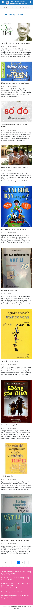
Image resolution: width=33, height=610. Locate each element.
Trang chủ (4, 7)
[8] (27, 562)
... (9, 562)
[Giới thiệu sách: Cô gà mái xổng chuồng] (16, 155)
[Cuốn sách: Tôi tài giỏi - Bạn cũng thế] (16, 206)
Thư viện (11, 7)
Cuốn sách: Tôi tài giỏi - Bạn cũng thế (13, 229)
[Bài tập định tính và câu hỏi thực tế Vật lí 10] (16, 516)
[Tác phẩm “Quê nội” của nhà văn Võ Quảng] (16, 32)
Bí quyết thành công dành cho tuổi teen (15, 83)
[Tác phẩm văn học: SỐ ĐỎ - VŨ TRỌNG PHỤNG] (16, 111)
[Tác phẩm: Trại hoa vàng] (16, 334)
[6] (5, 562)
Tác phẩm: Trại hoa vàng (9, 361)
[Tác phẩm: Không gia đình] (16, 401)
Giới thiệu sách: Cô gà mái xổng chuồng (14, 167)
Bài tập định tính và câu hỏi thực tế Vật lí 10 (16, 540)
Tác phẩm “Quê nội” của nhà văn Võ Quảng (15, 43)
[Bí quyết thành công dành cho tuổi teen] (16, 71)
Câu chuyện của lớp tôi (9, 291)
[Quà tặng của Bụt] (16, 458)
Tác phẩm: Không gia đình (10, 425)
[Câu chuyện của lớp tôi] (16, 268)
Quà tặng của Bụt (7, 476)
